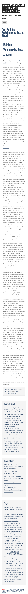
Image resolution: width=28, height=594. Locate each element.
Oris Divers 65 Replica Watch (13, 432)
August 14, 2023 (13, 389)
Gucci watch (6, 148)
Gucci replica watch (13, 373)
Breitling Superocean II (18, 536)
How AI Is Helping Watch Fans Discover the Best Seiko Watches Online (13, 478)
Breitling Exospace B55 (19, 516)
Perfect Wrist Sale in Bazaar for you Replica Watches (13, 8)
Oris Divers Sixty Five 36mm (14, 579)
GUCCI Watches (8, 391)
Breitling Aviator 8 (9, 509)
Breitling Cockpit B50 (17, 514)
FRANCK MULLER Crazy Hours (12, 539)
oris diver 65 (6, 565)
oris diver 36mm (20, 563)
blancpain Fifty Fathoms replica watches (11, 426)
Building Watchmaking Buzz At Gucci (13, 49)
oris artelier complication (13, 556)
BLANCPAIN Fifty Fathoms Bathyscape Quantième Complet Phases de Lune (13, 490)
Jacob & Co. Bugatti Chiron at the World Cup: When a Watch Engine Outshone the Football (13, 466)
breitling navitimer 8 (10, 518)
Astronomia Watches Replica (13, 589)
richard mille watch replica (12, 592)
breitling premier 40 (10, 527)
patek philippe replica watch (13, 589)
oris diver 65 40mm (10, 568)
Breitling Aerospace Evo (18, 507)
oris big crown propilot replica (12, 562)
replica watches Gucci (17, 234)
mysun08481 (7, 389)
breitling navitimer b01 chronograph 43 (11, 525)
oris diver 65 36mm (15, 566)
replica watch (11, 581)
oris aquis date (16, 549)
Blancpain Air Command (8, 507)
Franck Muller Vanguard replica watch (12, 430)
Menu (4, 22)
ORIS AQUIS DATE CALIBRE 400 (11, 552)
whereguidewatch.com (11, 451)
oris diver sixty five (13, 574)
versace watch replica (13, 418)
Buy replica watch (10, 445)
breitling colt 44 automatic (9, 516)
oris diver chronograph (17, 572)
